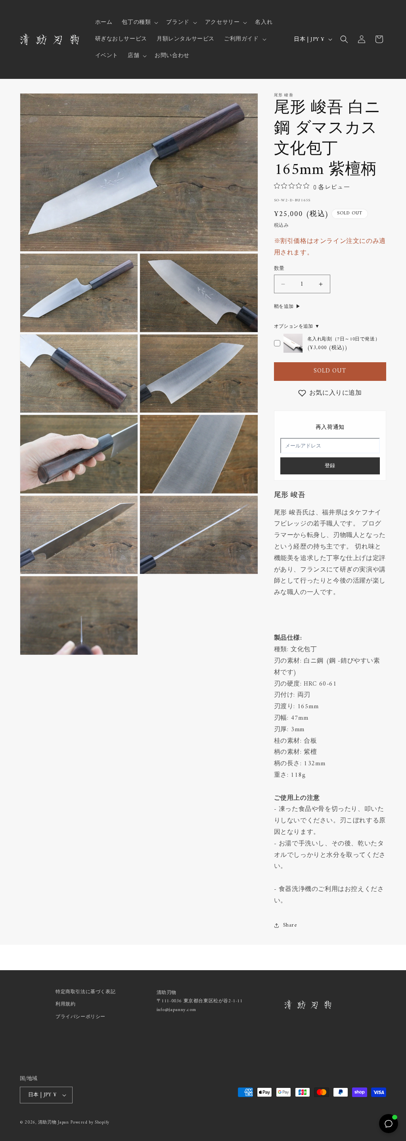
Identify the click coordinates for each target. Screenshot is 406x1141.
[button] (139, 22)
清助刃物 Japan (53, 1122)
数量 (279, 269)
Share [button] (290, 925)
